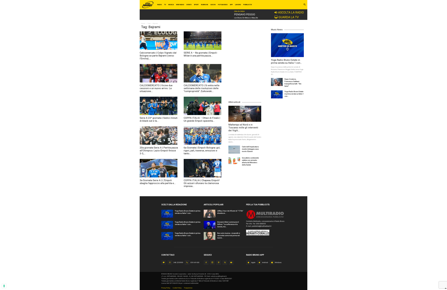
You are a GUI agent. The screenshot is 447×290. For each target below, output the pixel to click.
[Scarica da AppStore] (248, 262)
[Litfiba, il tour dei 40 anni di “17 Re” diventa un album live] (209, 214)
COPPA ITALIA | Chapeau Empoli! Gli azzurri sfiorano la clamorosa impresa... (202, 183)
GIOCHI (213, 5)
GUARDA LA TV (288, 17)
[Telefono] (187, 262)
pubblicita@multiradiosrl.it (261, 226)
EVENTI (189, 5)
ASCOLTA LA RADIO (291, 12)
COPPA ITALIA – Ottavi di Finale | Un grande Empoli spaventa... (202, 119)
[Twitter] (225, 262)
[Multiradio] (265, 219)
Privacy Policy (165, 288)
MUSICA (171, 5)
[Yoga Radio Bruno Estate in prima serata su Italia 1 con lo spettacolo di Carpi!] (287, 45)
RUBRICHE (204, 5)
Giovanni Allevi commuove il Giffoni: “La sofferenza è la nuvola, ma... (228, 224)
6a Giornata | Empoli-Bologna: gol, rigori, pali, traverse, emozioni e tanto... (202, 150)
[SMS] (163, 262)
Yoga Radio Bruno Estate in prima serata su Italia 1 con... (286, 61)
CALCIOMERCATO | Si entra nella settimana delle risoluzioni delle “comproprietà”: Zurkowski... (201, 88)
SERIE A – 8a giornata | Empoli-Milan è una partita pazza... (201, 54)
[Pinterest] (218, 262)
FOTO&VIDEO (223, 5)
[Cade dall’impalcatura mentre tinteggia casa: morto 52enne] (234, 150)
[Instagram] (212, 262)
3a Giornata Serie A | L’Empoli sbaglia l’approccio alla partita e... (158, 182)
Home (143, 23)
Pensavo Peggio (244, 14)
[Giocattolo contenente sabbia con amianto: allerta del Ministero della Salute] (234, 161)
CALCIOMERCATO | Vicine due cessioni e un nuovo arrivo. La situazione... (156, 88)
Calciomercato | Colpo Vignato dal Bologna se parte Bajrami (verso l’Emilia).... (158, 55)
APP (231, 5)
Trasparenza (188, 288)
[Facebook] (206, 262)
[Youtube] (231, 262)
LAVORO (238, 5)
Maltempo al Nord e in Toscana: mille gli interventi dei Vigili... (243, 127)
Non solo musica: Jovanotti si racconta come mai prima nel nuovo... (228, 235)
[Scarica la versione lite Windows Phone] (272, 262)
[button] (304, 5)
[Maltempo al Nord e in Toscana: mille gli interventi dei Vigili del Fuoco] (244, 114)
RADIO (159, 5)
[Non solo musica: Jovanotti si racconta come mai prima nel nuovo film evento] (209, 236)
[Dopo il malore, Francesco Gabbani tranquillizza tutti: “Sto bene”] (277, 82)
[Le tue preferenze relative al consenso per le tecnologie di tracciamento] (4, 286)
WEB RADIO (180, 5)
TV (165, 5)
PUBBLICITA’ (247, 5)
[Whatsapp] (170, 262)
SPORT (196, 5)
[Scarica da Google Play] (259, 262)
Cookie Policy (177, 288)
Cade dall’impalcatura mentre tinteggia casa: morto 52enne (250, 149)
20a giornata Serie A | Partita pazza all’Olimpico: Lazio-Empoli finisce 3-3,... (159, 150)
